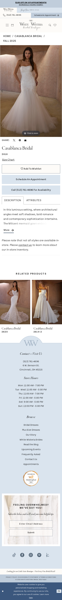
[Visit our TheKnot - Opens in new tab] (47, 555)
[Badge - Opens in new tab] (31, 478)
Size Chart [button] (8, 159)
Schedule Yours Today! (31, 5)
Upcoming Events (31, 449)
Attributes (33, 200)
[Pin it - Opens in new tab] (20, 140)
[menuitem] (8, 10)
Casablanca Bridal (28, 36)
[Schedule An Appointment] (12, 25)
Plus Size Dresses (31, 430)
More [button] (6, 230)
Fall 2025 (9, 41)
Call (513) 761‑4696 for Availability (31, 190)
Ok (59, 591)
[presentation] (21, 302)
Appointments (31, 464)
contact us (25, 245)
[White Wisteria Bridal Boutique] (8, 10)
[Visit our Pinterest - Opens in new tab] (39, 555)
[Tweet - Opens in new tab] (14, 140)
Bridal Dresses (31, 425)
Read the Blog (31, 444)
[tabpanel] (31, 91)
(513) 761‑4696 (31, 361)
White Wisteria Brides (31, 440)
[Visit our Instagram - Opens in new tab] (31, 555)
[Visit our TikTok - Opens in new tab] (14, 555)
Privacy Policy (11, 577)
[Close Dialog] (3, 591)
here (31, 598)
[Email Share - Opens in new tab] (25, 140)
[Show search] (50, 25)
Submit (31, 532)
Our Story (31, 435)
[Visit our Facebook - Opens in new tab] (22, 555)
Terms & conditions (48, 577)
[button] (7, 25)
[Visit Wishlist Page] (54, 25)
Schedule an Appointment (31, 179)
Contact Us (31, 459)
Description (12, 200)
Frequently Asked (31, 454)
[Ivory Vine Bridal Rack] (29, 10)
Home (7, 36)
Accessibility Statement (29, 577)
